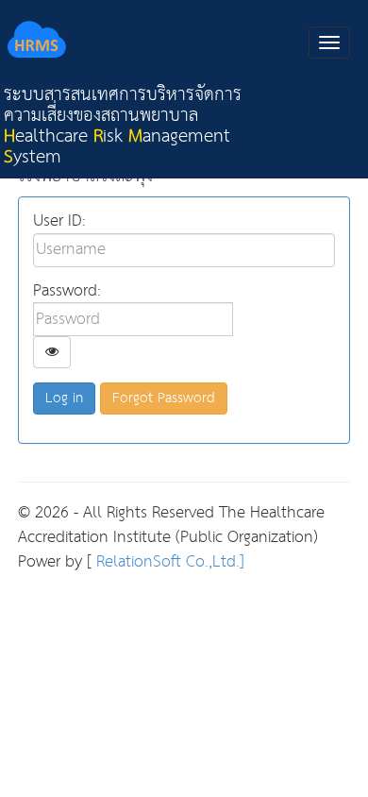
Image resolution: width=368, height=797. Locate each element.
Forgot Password (163, 398)
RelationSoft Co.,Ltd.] (168, 562)
